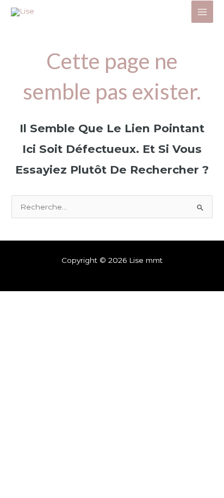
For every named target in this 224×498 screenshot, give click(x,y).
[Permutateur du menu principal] (202, 12)
